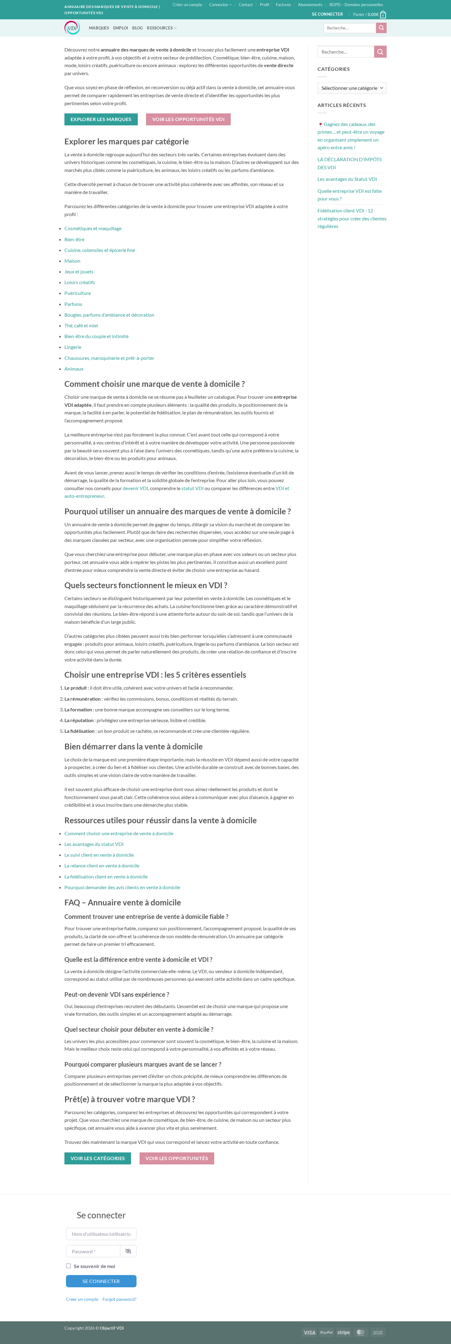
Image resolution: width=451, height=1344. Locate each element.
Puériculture (77, 293)
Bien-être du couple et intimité (96, 336)
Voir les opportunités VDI (188, 119)
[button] (327, 14)
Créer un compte (187, 4)
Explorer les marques (101, 119)
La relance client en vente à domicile (101, 865)
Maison (72, 261)
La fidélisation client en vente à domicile (106, 876)
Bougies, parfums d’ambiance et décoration (109, 315)
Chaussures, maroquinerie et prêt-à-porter (109, 358)
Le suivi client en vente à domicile (99, 855)
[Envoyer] (381, 28)
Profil (264, 4)
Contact (246, 4)
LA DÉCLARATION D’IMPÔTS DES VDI (350, 163)
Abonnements (310, 4)
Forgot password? (119, 1299)
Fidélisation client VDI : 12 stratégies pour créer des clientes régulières (352, 218)
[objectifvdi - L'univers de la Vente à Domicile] (72, 28)
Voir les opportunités (176, 1158)
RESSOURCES (160, 27)
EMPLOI (120, 27)
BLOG (137, 27)
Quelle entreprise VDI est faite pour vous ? (350, 195)
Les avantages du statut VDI (94, 844)
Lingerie (72, 347)
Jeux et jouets (79, 271)
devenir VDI (135, 488)
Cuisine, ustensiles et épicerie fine (99, 250)
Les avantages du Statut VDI (347, 179)
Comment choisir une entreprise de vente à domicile (118, 833)
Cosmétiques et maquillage (92, 228)
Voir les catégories (98, 1158)
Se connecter (101, 1281)
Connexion (218, 4)
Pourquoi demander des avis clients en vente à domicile (122, 887)
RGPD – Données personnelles (356, 4)
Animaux (73, 368)
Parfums (73, 304)
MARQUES (99, 27)
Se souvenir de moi (94, 1266)
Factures (283, 4)
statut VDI (192, 488)
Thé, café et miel (81, 325)
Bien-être (74, 239)
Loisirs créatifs (79, 282)
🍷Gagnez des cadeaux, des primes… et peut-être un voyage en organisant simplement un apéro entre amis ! (351, 135)
